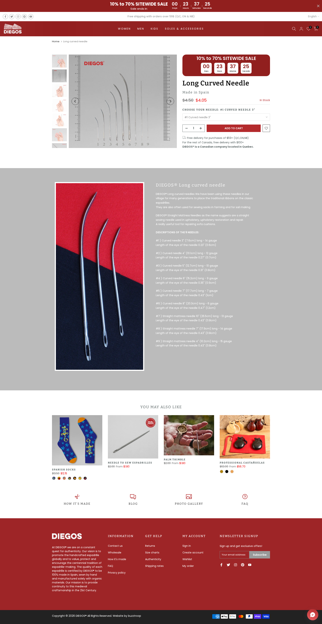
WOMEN (124, 29)
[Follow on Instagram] (18, 16)
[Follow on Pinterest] (24, 16)
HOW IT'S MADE (77, 503)
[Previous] (75, 101)
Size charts (152, 552)
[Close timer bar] (318, 5)
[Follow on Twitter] (11, 16)
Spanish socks (64, 469)
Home (55, 41)
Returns (150, 546)
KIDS (154, 29)
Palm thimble (175, 459)
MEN (140, 29)
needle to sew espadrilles (130, 462)
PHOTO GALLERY (189, 503)
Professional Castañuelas (242, 462)
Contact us (115, 546)
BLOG (133, 503)
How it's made (117, 559)
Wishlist (187, 559)
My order (188, 566)
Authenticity (153, 559)
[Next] (170, 101)
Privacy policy (117, 572)
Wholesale (114, 552)
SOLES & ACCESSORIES (184, 29)
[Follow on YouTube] (30, 16)
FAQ (245, 503)
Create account (192, 552)
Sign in (186, 546)
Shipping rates (154, 566)
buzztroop (134, 616)
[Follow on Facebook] (5, 16)
